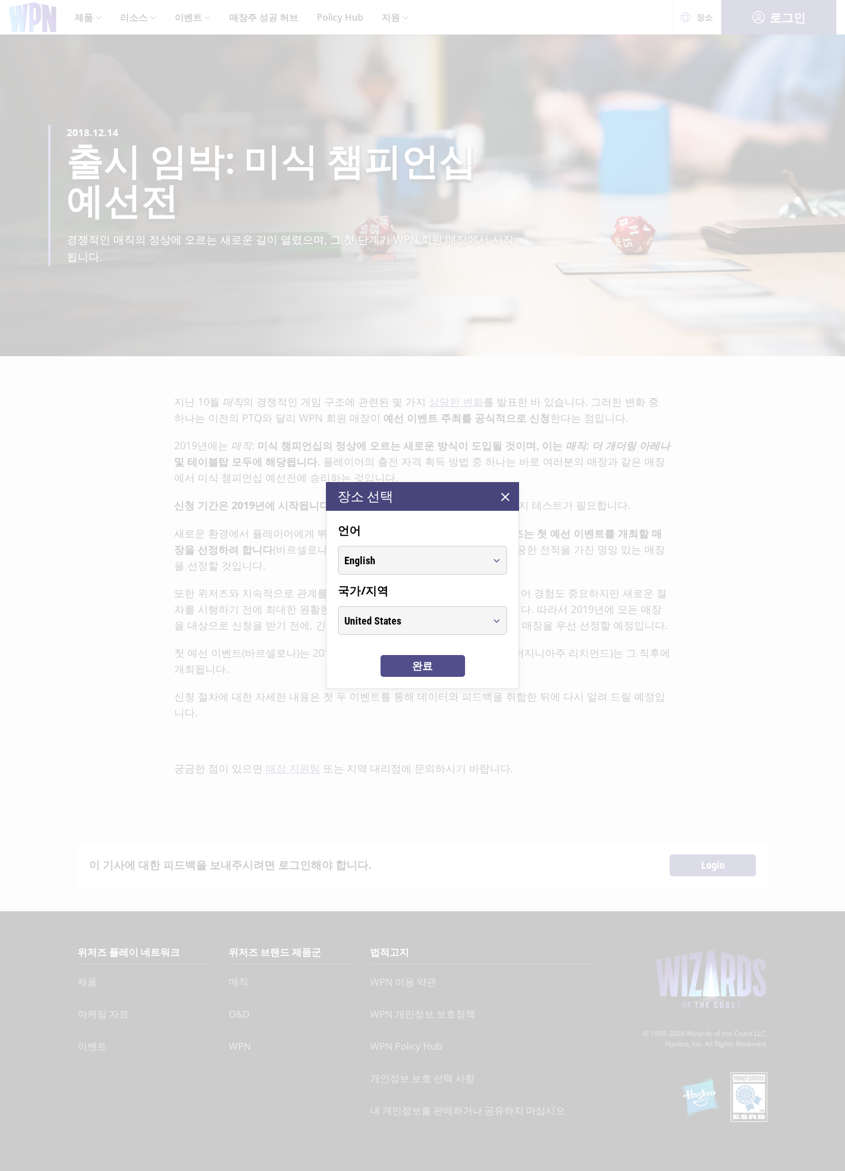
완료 (422, 666)
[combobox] (412, 560)
